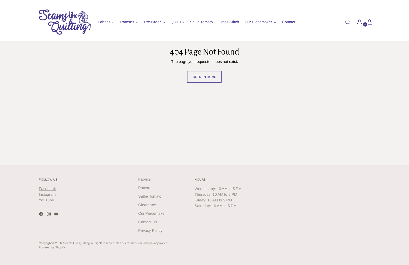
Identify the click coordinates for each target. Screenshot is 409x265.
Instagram (47, 194)
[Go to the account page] (357, 22)
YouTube (46, 200)
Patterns (145, 188)
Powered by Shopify (52, 247)
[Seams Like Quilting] (65, 22)
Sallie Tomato (149, 196)
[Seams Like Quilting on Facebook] (41, 215)
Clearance (147, 205)
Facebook (47, 189)
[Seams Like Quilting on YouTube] (57, 215)
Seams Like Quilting (76, 243)
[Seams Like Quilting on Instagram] (49, 215)
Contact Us (147, 222)
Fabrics (144, 179)
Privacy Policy (150, 230)
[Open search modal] (347, 22)
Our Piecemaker (152, 213)
